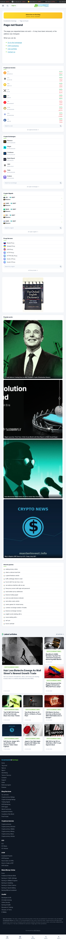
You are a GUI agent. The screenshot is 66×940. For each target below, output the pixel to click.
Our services (5, 794)
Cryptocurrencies (6, 824)
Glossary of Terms (7, 909)
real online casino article (12, 601)
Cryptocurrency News (8, 834)
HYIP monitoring (13, 46)
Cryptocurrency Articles (8, 836)
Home (3, 763)
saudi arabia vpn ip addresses (14, 591)
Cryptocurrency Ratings (8, 797)
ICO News (4, 846)
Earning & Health (6, 905)
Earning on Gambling (7, 883)
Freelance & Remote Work (9, 875)
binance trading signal (12, 595)
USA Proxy (10, 249)
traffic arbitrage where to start (14, 578)
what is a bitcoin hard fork (13, 572)
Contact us (11, 52)
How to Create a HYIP (7, 863)
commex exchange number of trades (16, 607)
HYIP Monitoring (6, 804)
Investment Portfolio (7, 811)
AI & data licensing (7, 900)
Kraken (9, 176)
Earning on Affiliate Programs (9, 880)
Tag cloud (4, 765)
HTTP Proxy (10, 252)
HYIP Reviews (5, 858)
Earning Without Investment (9, 890)
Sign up (4, 768)
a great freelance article (12, 575)
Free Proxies (5, 816)
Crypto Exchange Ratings (8, 799)
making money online (12, 569)
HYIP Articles (5, 865)
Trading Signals (6, 802)
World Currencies (6, 809)
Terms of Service (6, 775)
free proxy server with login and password (18, 588)
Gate (8, 170)
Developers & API (6, 897)
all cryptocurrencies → (33, 129)
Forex (3, 873)
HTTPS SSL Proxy (12, 255)
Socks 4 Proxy (11, 259)
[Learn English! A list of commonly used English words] (33, 295)
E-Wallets (4, 912)
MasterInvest (41, 5)
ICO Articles (5, 848)
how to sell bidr (10, 623)
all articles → (60, 634)
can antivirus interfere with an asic (15, 585)
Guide (3, 782)
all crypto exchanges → (33, 186)
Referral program (6, 785)
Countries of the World (8, 814)
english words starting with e (14, 614)
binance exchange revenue (13, 611)
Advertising (5, 772)
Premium (4, 787)
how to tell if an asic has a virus (14, 582)
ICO (3, 843)
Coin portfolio (12, 49)
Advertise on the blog (33, 15)
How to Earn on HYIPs (8, 860)
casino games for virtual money (14, 604)
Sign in (3, 770)
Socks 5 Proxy (11, 262)
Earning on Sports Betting (9, 888)
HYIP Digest (5, 806)
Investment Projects (7, 856)
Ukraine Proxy (11, 246)
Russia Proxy (10, 243)
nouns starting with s (11, 617)
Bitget (9, 146)
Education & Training (7, 907)
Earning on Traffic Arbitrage (9, 878)
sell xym (8, 620)
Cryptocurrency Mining (8, 831)
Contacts (4, 777)
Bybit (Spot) (11, 158)
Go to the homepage (15, 42)
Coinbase (10, 152)
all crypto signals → (33, 231)
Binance (9, 140)
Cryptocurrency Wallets (8, 829)
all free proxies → (33, 270)
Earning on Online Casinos (9, 885)
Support (4, 780)
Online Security (6, 902)
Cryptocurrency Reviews (8, 826)
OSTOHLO (37, 930)
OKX (8, 164)
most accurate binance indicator (15, 598)
